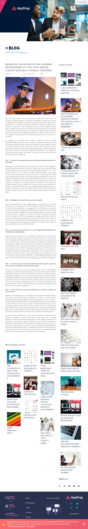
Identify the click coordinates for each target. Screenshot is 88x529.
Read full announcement (16, 526)
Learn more (30, 526)
